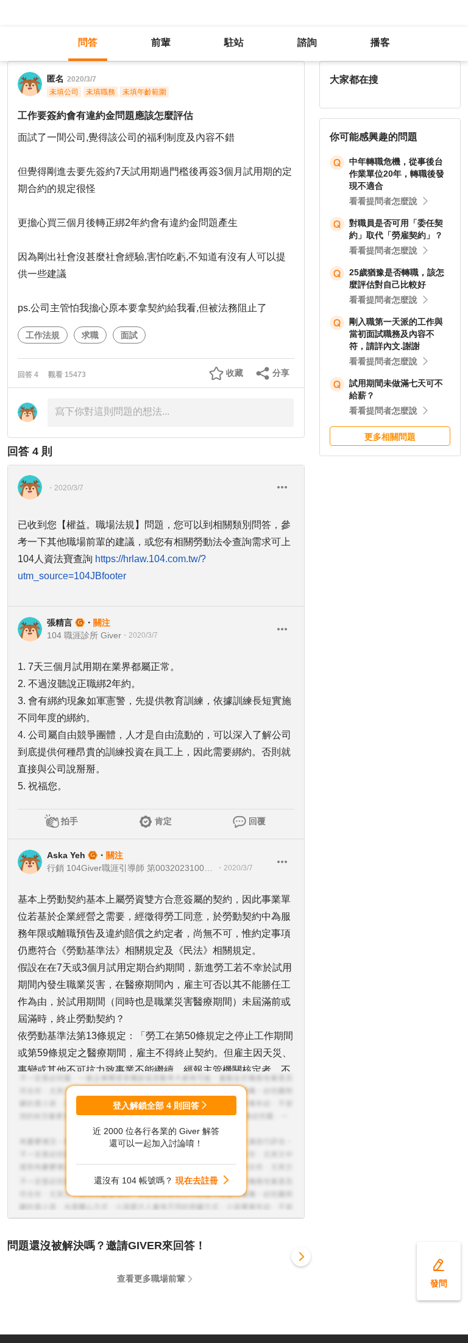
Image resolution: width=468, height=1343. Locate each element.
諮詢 (307, 42)
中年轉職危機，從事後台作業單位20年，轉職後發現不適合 (396, 174)
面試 (129, 335)
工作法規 (43, 335)
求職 (90, 335)
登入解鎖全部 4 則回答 (156, 1105)
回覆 (257, 821)
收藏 (234, 373)
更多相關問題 (390, 437)
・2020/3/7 (65, 488)
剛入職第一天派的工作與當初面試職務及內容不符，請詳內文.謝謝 (396, 334)
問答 (88, 42)
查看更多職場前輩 (151, 1278)
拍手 (69, 821)
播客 (380, 42)
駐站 (234, 42)
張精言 (60, 622)
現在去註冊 (197, 1180)
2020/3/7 (81, 79)
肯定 (163, 821)
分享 (280, 373)
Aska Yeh (66, 855)
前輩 (161, 42)
